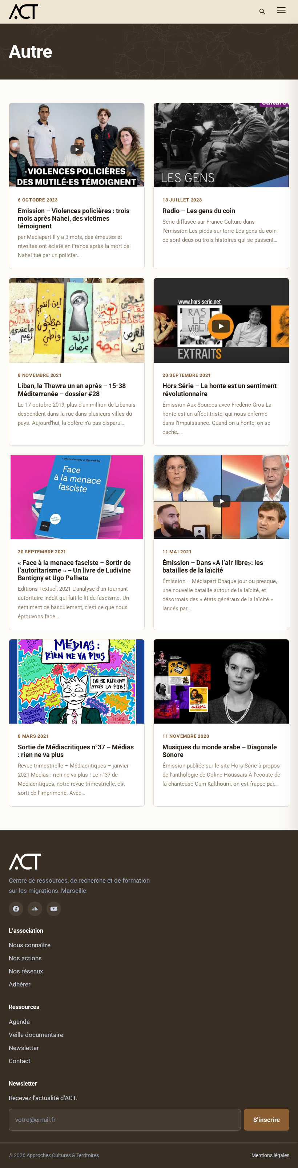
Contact (20, 1061)
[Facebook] (16, 909)
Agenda (19, 1021)
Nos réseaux (26, 971)
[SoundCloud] (35, 909)
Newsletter (24, 1047)
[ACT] (23, 11)
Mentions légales (270, 1155)
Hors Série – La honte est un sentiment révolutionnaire (219, 389)
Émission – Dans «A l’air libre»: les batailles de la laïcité (212, 566)
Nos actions (25, 958)
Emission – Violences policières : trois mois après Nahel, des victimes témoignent (73, 218)
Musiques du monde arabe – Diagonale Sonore (219, 750)
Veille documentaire (36, 1034)
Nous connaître (30, 945)
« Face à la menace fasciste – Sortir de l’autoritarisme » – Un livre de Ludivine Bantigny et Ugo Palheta (74, 570)
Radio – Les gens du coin (198, 211)
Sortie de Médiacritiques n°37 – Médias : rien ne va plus (76, 750)
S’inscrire (266, 1119)
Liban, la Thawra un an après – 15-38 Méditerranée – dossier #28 (72, 389)
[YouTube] (54, 909)
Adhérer (20, 984)
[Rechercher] (262, 12)
